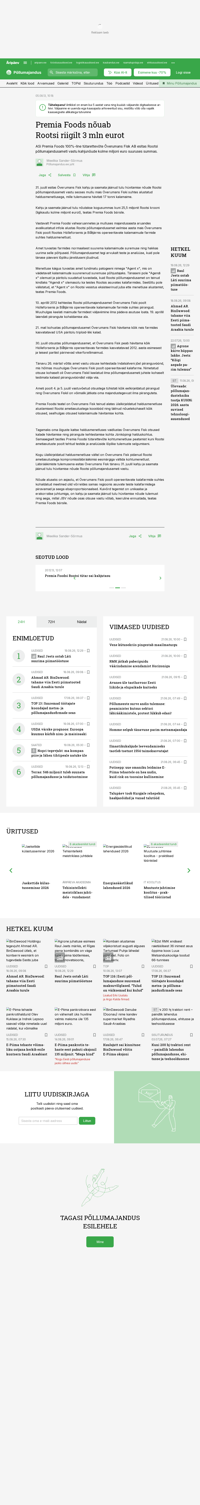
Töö (109, 83)
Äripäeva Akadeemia (76, 882)
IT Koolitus (152, 882)
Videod (138, 83)
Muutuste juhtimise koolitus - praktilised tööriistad (159, 892)
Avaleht (11, 83)
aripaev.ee (40, 62)
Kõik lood (27, 83)
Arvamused (45, 83)
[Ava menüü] (25, 62)
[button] (48, 1121)
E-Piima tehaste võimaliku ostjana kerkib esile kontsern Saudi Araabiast (26, 1049)
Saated (36, 745)
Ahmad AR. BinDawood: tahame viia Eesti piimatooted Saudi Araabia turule (55, 682)
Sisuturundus (93, 83)
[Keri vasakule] (75, 578)
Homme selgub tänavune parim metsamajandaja (148, 730)
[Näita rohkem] (173, 62)
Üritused (152, 83)
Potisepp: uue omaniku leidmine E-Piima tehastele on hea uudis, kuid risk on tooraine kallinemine (137, 772)
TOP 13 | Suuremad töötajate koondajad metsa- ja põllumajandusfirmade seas (53, 708)
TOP (106, 966)
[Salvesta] (88, 650)
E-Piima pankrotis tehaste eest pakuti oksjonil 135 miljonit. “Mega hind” (75, 1049)
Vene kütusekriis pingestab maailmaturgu (143, 645)
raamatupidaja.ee (133, 62)
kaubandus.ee (111, 62)
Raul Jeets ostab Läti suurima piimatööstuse (181, 280)
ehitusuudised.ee (157, 62)
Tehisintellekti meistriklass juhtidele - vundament (77, 892)
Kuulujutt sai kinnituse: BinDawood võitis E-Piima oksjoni (122, 1049)
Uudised (37, 650)
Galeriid (62, 83)
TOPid (75, 83)
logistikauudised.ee (87, 62)
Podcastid (122, 83)
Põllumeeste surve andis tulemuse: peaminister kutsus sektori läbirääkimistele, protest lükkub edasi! (140, 708)
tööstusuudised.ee (61, 62)
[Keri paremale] (160, 578)
